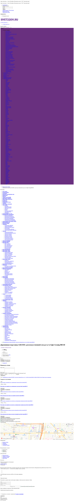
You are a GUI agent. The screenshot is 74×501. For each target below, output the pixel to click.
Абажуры (6, 205)
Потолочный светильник (10, 60)
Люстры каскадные (9, 51)
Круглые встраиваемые (9, 218)
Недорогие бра (7, 248)
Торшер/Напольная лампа (10, 66)
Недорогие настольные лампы (10, 256)
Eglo (9, 354)
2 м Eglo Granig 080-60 (30, 377)
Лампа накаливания (8, 226)
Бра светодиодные (8, 246)
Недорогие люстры (8, 235)
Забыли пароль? (6, 10)
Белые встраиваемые (8, 215)
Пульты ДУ (8, 39)
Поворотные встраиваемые (10, 219)
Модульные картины (8, 273)
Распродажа (8, 40)
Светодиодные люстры (9, 238)
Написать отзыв (8, 347)
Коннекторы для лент (9, 289)
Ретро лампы (7, 228)
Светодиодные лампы (9, 258)
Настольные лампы (9, 56)
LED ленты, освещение (10, 42)
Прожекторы (8, 62)
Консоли (4, 196)
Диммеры (6, 330)
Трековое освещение (9, 68)
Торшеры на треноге (8, 301)
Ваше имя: (2, 367)
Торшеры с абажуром (9, 302)
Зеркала (6, 270)
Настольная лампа (9, 55)
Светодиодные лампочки (9, 229)
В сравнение (8, 361)
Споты (4, 293)
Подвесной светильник (10, 58)
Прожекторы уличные (9, 319)
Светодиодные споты (9, 298)
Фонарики (7, 212)
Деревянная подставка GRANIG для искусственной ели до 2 (14, 377)
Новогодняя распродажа (10, 38)
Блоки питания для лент (10, 44)
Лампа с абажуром (8, 255)
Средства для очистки (9, 210)
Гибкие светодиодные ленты (10, 288)
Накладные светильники (9, 279)
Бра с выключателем (8, 245)
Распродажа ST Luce (7, 202)
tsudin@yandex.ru (3, 463)
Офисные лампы (8, 257)
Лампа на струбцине (8, 254)
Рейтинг (2, 374)
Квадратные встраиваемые (10, 217)
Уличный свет (8, 70)
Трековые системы (8, 311)
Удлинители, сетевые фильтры (10, 340)
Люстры (7, 50)
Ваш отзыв (2, 372)
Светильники (8, 63)
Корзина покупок (6, 11)
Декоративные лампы (9, 252)
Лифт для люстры (8, 207)
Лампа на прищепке (8, 253)
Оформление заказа (6, 12)
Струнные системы (8, 309)
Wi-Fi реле (7, 327)
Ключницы (7, 272)
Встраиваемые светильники (11, 45)
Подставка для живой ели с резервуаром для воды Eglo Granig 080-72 (14, 386)
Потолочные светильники (9, 282)
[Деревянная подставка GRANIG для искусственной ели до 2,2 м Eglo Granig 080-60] (18, 342)
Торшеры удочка (8, 306)
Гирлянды (6, 260)
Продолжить (3, 375)
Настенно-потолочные (9, 280)
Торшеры (7, 67)
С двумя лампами (8, 294)
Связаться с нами (6, 457)
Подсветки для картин (9, 266)
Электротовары (8, 71)
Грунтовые (8, 33)
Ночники (6, 208)
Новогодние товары (9, 57)
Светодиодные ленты (7, 285)
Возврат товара (5, 442)
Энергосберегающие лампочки (10, 230)
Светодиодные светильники (10, 283)
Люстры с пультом (8, 234)
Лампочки (7, 49)
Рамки (6, 336)
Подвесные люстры (8, 236)
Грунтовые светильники (9, 315)
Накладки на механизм (9, 333)
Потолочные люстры (9, 237)
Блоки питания (8, 32)
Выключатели (7, 328)
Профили (6, 291)
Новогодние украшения (9, 261)
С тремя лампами (8, 296)
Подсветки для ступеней (9, 318)
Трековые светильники (9, 310)
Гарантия (4, 443)
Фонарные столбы (8, 324)
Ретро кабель (7, 337)
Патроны (6, 334)
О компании (5, 444)
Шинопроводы (7, 312)
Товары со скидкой (6, 456)
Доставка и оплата (6, 445)
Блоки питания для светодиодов (11, 287)
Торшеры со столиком (9, 305)
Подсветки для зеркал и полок (10, 265)
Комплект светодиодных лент (11, 34)
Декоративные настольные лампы (12, 46)
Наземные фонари (9, 52)
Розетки (6, 338)
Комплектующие (9, 48)
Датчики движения (8, 329)
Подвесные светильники (9, 281)
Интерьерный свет (9, 47)
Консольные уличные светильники (11, 316)
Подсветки (8, 59)
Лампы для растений (9, 36)
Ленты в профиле (8, 290)
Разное (6, 209)
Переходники (7, 335)
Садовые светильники (9, 320)
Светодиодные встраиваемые (10, 220)
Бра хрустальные (8, 247)
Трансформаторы (8, 211)
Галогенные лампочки (9, 225)
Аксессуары (8, 43)
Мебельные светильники (9, 278)
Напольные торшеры (9, 37)
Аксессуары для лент (9, 286)
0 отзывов (3, 347)
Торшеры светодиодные (9, 304)
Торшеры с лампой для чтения (10, 303)
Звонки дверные (8, 331)
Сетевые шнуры (8, 339)
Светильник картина (8, 274)
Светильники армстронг (7, 284)
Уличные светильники (10, 69)
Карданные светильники (9, 216)
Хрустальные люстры (9, 239)
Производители (5, 455)
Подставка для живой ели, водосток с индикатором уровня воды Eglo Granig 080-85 (16, 404)
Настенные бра (8, 53)
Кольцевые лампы (8, 206)
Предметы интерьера (9, 61)
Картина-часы (7, 271)
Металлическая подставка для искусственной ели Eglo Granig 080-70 (13, 414)
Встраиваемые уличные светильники (12, 314)
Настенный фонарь (9, 54)
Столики (6, 275)
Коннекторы (5, 195)
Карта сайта (5, 458)
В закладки (3, 361)
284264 (35, 377)
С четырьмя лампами (9, 297)
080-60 (38, 377)
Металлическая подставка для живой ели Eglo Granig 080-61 (12, 395)
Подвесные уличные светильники (11, 317)
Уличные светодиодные (9, 323)
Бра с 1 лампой (7, 243)
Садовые (7, 41)
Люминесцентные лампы (9, 227)
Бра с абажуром (8, 244)
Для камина (7, 269)
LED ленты (8, 31)
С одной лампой (8, 295)
